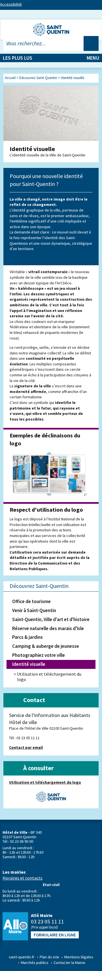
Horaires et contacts (22, 878)
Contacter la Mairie (69, 962)
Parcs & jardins (27, 637)
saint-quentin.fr (22, 956)
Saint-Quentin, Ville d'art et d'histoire (51, 619)
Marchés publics (34, 962)
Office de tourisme (31, 601)
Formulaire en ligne (55, 935)
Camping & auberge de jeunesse (45, 646)
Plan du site (49, 956)
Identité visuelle (28, 664)
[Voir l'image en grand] (49, 473)
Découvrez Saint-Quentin (39, 585)
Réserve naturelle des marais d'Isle (48, 628)
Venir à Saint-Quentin (34, 610)
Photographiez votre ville (38, 655)
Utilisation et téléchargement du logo (49, 676)
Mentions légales (78, 956)
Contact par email (26, 747)
